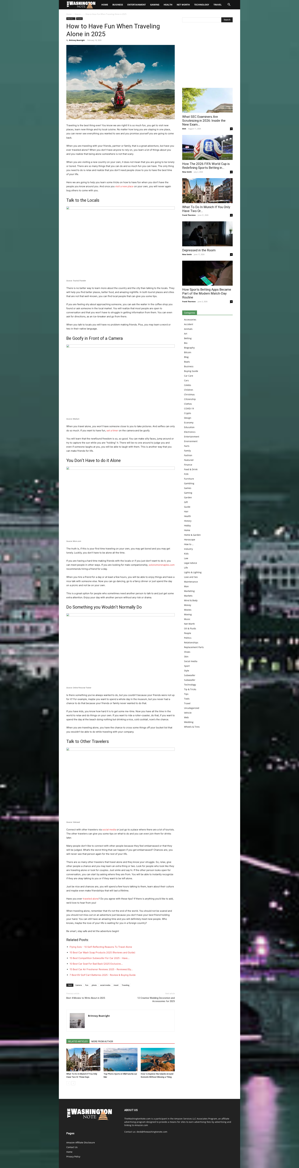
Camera (78, 985)
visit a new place (124, 186)
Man (186, 586)
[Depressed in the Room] (207, 233)
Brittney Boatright (77, 40)
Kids (186, 553)
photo (94, 985)
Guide (187, 506)
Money (187, 605)
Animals (188, 328)
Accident (188, 324)
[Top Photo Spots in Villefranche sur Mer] (121, 1059)
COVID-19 (189, 408)
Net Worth (183, 4)
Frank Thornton (189, 215)
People (187, 633)
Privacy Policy (73, 1156)
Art (185, 333)
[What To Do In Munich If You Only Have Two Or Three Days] (83, 1059)
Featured (188, 459)
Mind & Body (190, 600)
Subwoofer (189, 675)
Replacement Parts (194, 647)
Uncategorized (191, 708)
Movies (187, 609)
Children (188, 389)
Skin (186, 656)
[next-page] (73, 1083)
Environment (190, 441)
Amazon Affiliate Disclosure (80, 1142)
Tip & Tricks (190, 689)
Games (187, 488)
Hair (186, 511)
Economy (188, 422)
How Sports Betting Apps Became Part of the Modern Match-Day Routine (206, 293)
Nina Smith (187, 172)
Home (69, 14)
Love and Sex (191, 576)
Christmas (189, 394)
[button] (229, 4)
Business (117, 4)
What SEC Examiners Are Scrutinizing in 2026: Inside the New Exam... (203, 120)
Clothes (188, 403)
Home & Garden (192, 534)
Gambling (189, 483)
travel (116, 985)
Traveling (125, 985)
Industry (188, 548)
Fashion (188, 455)
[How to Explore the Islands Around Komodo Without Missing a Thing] (158, 1059)
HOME (104, 4)
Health (168, 4)
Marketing (189, 591)
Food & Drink (190, 469)
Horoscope (189, 539)
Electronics (189, 431)
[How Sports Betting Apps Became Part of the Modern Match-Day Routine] (207, 273)
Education (189, 427)
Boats (187, 361)
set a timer (112, 430)
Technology (201, 4)
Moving (188, 614)
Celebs (187, 385)
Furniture (189, 478)
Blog (186, 357)
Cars (186, 380)
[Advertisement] (207, 55)
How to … (189, 544)
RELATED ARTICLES (78, 1041)
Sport (187, 665)
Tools (187, 698)
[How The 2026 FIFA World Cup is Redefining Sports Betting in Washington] (207, 147)
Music (187, 619)
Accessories (190, 319)
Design (187, 417)
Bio (185, 342)
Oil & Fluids (190, 628)
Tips (186, 694)
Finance (188, 464)
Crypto (187, 413)
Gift (186, 502)
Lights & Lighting (193, 572)
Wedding (188, 722)
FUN (186, 474)
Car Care (188, 375)
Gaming (154, 4)
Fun (86, 985)
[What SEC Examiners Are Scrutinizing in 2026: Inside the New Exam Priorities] (207, 100)
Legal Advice (190, 562)
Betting (188, 338)
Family (187, 450)
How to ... (79, 14)
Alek (184, 128)
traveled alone (91, 898)
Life (186, 567)
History (187, 520)
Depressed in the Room (199, 250)
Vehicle (188, 712)
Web (186, 717)
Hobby (187, 525)
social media (109, 829)
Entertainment (136, 4)
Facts (186, 445)
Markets (188, 595)
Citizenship (190, 399)
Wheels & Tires (192, 726)
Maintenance (191, 581)
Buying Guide (191, 371)
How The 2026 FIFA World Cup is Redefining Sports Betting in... (206, 166)
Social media (190, 661)
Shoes (187, 651)
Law (186, 558)
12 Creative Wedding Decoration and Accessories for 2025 (156, 1000)
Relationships (191, 642)
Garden (188, 497)
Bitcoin (187, 352)
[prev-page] (68, 1083)
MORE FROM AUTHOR (102, 1041)
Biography (189, 347)
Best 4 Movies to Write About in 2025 (85, 998)
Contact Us (72, 1147)
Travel (218, 4)
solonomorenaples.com (162, 564)
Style (186, 670)
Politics (187, 637)
